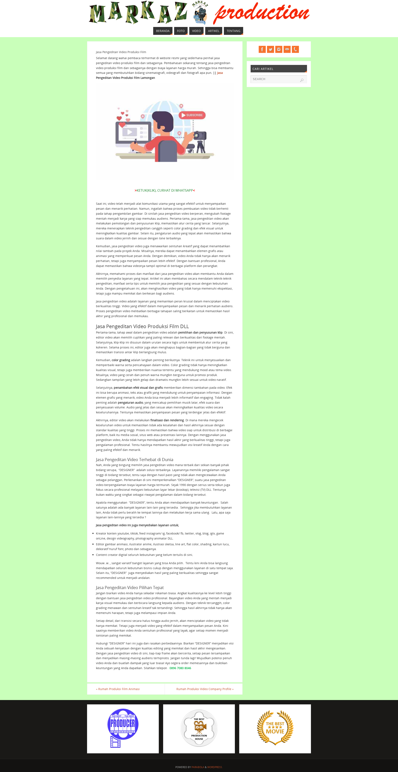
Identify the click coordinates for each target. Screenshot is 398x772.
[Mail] (287, 49)
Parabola (198, 767)
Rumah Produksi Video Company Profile (205, 689)
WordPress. (215, 767)
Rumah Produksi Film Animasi (118, 689)
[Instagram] (278, 49)
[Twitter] (270, 49)
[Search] (302, 80)
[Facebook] (262, 49)
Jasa (220, 73)
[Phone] (295, 49)
